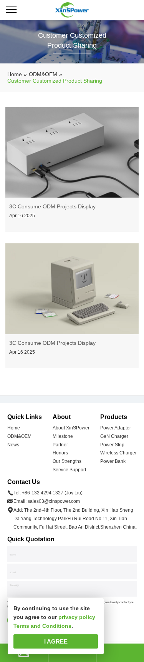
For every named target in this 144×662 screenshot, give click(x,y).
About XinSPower (71, 428)
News (13, 444)
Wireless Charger (118, 453)
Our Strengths (67, 461)
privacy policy (76, 617)
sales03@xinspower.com (54, 501)
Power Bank (113, 461)
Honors (60, 453)
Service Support (69, 469)
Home (13, 428)
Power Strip (112, 444)
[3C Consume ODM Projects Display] (72, 152)
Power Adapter (115, 428)
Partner (60, 444)
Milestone (63, 436)
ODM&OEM (19, 436)
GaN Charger (114, 436)
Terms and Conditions (42, 626)
